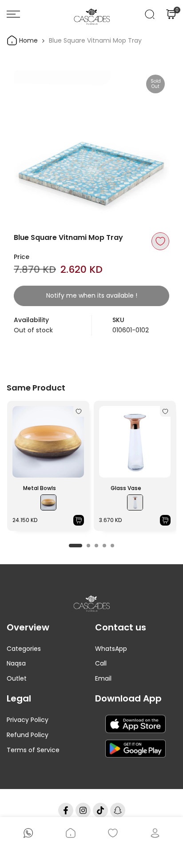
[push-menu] (13, 14)
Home (27, 40)
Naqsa (16, 663)
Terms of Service (33, 749)
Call (101, 663)
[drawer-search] (149, 14)
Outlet (17, 678)
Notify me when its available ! (91, 295)
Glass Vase (126, 488)
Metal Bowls (39, 488)
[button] (160, 241)
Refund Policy (27, 734)
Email (103, 678)
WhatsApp (111, 648)
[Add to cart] (78, 520)
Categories (24, 648)
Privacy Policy (27, 719)
